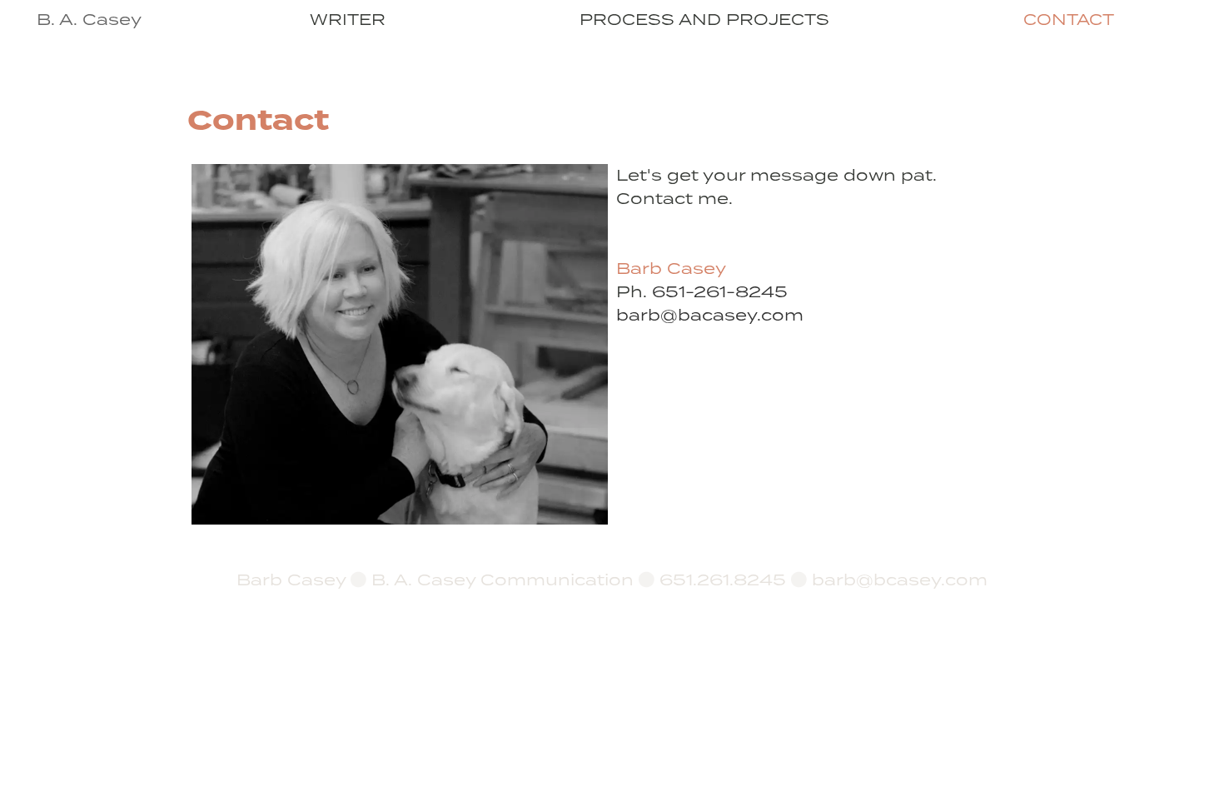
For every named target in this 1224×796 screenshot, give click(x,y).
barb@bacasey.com (710, 315)
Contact (1068, 20)
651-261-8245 (720, 292)
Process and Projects (704, 20)
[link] (348, 20)
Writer (348, 20)
